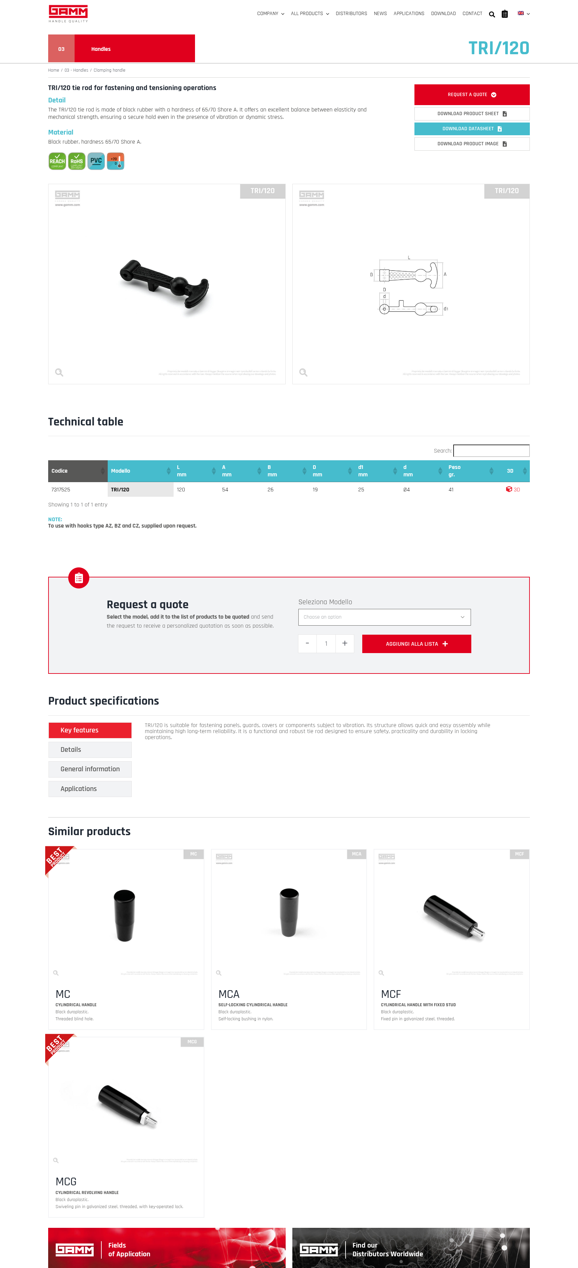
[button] (102, 471)
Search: (443, 451)
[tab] (90, 730)
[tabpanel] (319, 761)
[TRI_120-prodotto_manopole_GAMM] (167, 187)
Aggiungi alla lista (412, 644)
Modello (340, 602)
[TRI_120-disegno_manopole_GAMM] (411, 187)
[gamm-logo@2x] (68, 7)
